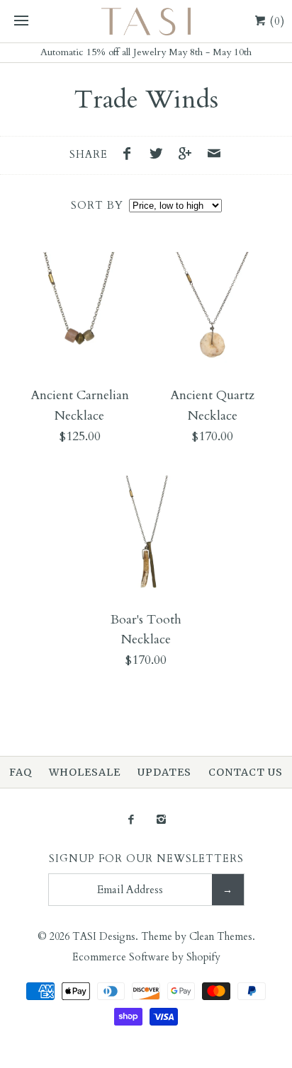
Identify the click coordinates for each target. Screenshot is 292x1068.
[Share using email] (214, 156)
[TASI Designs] (146, 21)
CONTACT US (245, 772)
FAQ (20, 772)
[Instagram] (161, 820)
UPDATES (164, 772)
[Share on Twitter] (159, 156)
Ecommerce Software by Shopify (146, 957)
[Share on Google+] (188, 156)
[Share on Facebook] (131, 156)
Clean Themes (220, 936)
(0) (275, 21)
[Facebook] (130, 820)
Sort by (97, 205)
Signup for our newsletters (146, 859)
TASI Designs (103, 936)
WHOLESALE (84, 772)
